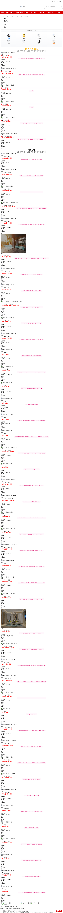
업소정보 (3, 65)
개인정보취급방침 (4, 906)
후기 (2, 67)
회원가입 (59, 1)
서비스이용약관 (14, 906)
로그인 (53, 1)
